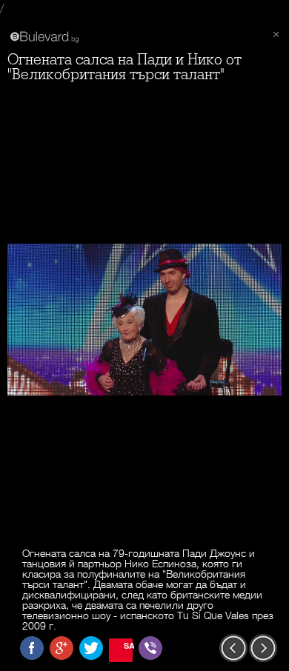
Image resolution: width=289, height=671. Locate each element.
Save (128, 645)
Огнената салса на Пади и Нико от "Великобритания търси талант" (124, 67)
